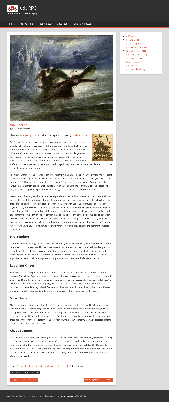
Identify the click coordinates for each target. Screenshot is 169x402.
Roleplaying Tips (134, 43)
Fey (12, 373)
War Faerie (35, 373)
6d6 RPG (28, 7)
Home (12, 23)
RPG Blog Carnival (31, 135)
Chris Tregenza (67, 396)
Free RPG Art (132, 39)
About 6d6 (62, 23)
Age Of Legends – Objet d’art (24, 380)
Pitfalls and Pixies (80, 135)
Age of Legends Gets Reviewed (97, 380)
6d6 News (131, 36)
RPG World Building (135, 69)
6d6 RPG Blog (46, 23)
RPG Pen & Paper (134, 58)
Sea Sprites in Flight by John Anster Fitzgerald (46, 366)
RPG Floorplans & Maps (137, 54)
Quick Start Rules (82, 23)
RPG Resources (133, 62)
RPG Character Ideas (136, 50)
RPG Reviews (132, 65)
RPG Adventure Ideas (21, 129)
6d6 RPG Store (26, 23)
